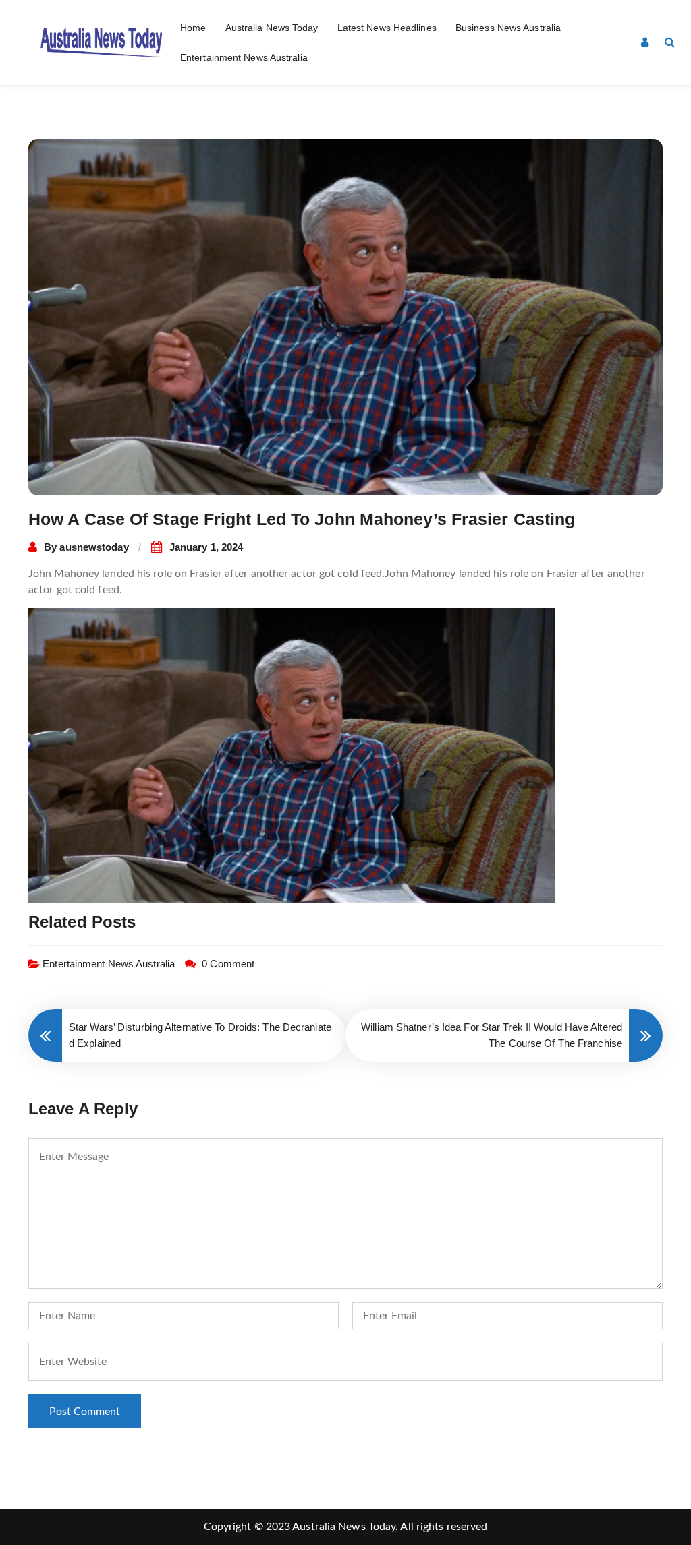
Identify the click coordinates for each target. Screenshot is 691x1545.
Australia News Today (272, 27)
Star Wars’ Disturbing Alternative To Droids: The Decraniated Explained (200, 1035)
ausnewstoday (93, 547)
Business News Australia (508, 27)
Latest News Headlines (387, 27)
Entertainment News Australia (244, 57)
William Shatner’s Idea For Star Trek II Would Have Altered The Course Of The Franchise (491, 1035)
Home (193, 27)
